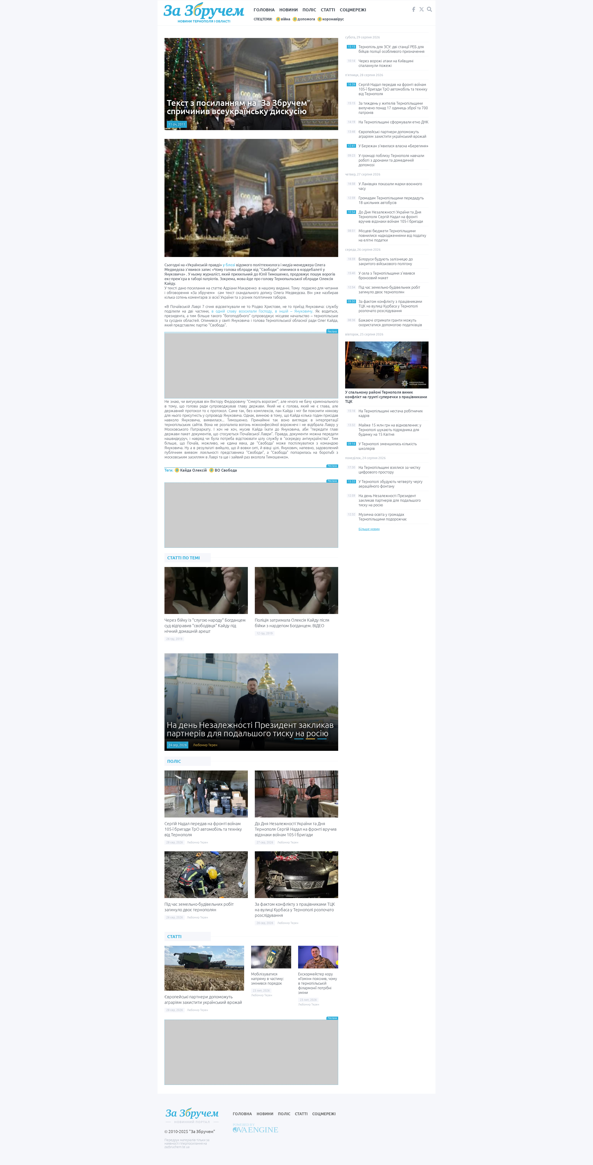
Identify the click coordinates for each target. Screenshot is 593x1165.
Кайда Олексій (193, 470)
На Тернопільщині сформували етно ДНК (394, 122)
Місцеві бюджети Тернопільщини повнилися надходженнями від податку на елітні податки (392, 235)
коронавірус (333, 19)
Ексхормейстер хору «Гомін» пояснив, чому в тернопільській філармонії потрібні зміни (317, 983)
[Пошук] (429, 9)
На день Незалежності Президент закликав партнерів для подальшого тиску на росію (390, 500)
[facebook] (413, 10)
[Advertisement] (251, 365)
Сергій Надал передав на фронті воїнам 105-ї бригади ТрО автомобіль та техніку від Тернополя (203, 829)
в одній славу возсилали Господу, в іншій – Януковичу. (262, 311)
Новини (288, 9)
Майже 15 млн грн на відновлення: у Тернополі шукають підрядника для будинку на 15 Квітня (390, 429)
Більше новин (369, 529)
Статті (328, 9)
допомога (306, 19)
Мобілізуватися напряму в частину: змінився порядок (267, 978)
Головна (264, 9)
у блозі (229, 265)
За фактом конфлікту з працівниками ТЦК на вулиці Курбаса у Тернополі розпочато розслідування (295, 910)
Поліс (309, 9)
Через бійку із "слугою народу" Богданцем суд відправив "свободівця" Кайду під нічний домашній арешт (205, 625)
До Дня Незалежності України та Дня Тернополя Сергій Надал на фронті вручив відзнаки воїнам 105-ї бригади (296, 829)
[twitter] (421, 10)
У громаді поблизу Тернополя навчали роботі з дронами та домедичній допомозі (391, 160)
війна (285, 19)
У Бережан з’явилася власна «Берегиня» (393, 146)
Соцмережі (353, 9)
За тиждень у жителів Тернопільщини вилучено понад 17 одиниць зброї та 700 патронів (393, 108)
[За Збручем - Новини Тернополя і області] (204, 10)
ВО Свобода (226, 470)
